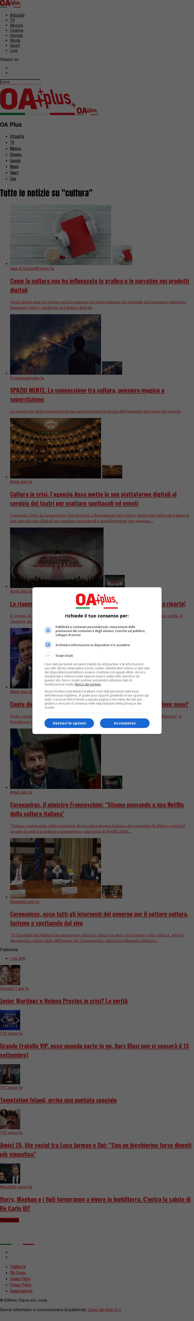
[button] (97, 655)
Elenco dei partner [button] (88, 684)
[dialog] (97, 660)
